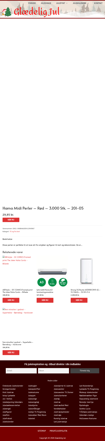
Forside (32, 3)
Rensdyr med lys (86, 402)
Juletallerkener (60, 396)
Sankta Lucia (84, 409)
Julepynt (60, 3)
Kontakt (98, 3)
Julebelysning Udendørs (13, 402)
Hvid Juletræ (8, 392)
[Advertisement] (52, 40)
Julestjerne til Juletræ (63, 386)
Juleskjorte (33, 405)
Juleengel (7, 409)
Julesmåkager (34, 409)
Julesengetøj (33, 402)
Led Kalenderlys (86, 386)
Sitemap (42, 431)
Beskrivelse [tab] (7, 239)
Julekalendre (79, 3)
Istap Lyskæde (9, 396)
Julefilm (6, 415)
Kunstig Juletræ (60, 418)
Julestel (31, 418)
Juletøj (57, 399)
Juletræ (57, 402)
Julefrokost (7, 418)
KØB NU (11, 220)
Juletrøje (57, 415)
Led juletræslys (60, 422)
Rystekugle (84, 405)
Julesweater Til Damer (63, 392)
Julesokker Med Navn (37, 415)
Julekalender (8, 422)
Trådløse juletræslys (88, 412)
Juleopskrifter (34, 389)
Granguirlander (9, 389)
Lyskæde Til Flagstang (89, 389)
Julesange (46, 3)
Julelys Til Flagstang (37, 412)
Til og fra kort (15, 231)
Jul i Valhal (7, 399)
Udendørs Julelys (86, 415)
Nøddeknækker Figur (88, 396)
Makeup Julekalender (88, 392)
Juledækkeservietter (11, 405)
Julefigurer (7, 412)
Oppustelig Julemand (88, 399)
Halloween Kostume (88, 418)
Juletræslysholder (61, 412)
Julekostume (33, 392)
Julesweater (59, 389)
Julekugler (32, 386)
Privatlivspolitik (58, 431)
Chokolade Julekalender (13, 386)
